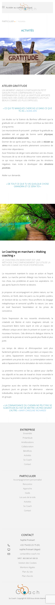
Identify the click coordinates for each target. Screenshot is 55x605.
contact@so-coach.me (30, 553)
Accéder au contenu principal (19, 7)
